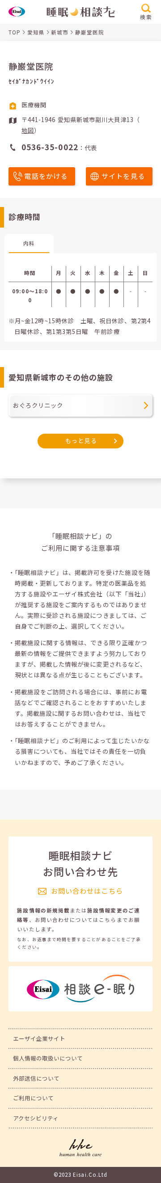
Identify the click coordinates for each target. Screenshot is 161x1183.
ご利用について (33, 1098)
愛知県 (36, 32)
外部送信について (36, 1078)
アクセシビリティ (36, 1118)
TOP (14, 32)
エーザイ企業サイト (39, 1039)
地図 (27, 130)
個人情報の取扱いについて (48, 1058)
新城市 (59, 32)
